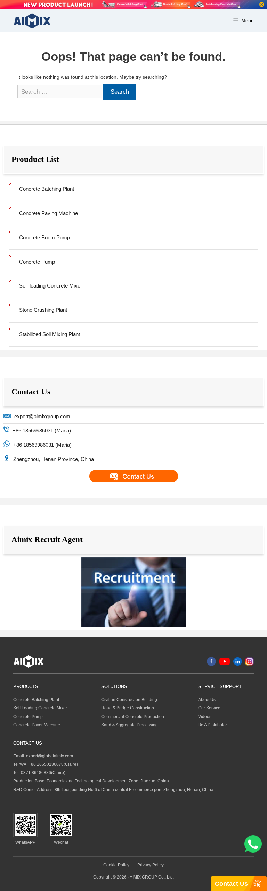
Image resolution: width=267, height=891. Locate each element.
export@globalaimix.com (49, 756)
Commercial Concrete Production (132, 716)
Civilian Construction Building (129, 699)
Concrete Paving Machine (48, 213)
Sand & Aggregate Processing (129, 724)
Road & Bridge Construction (127, 707)
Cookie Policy (116, 865)
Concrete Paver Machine (36, 724)
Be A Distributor (212, 724)
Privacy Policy (150, 865)
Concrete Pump (37, 262)
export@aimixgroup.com (42, 416)
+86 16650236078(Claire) (53, 764)
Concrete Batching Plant (46, 189)
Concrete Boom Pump (44, 237)
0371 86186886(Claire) (43, 772)
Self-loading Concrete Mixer (50, 286)
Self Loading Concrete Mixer (40, 707)
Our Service (209, 707)
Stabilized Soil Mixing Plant (49, 334)
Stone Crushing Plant (43, 310)
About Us (207, 699)
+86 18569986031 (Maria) (42, 431)
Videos (204, 716)
